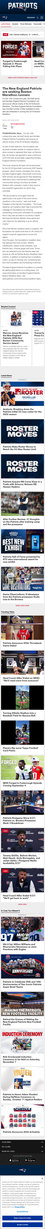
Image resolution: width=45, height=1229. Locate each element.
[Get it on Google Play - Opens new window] (30, 1161)
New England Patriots (18, 124)
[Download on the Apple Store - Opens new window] (14, 1160)
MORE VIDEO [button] (22, 904)
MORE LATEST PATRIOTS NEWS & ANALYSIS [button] (22, 77)
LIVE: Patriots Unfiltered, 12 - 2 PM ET (23, 35)
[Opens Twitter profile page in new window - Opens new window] (12, 127)
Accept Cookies (22, 1225)
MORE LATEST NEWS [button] (22, 605)
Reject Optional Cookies (22, 1218)
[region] (22, 1202)
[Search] (38, 17)
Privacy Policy (20, 1207)
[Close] (42, 1178)
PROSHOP (31, 18)
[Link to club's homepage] (4, 17)
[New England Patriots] (22, 1171)
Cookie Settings (22, 1211)
